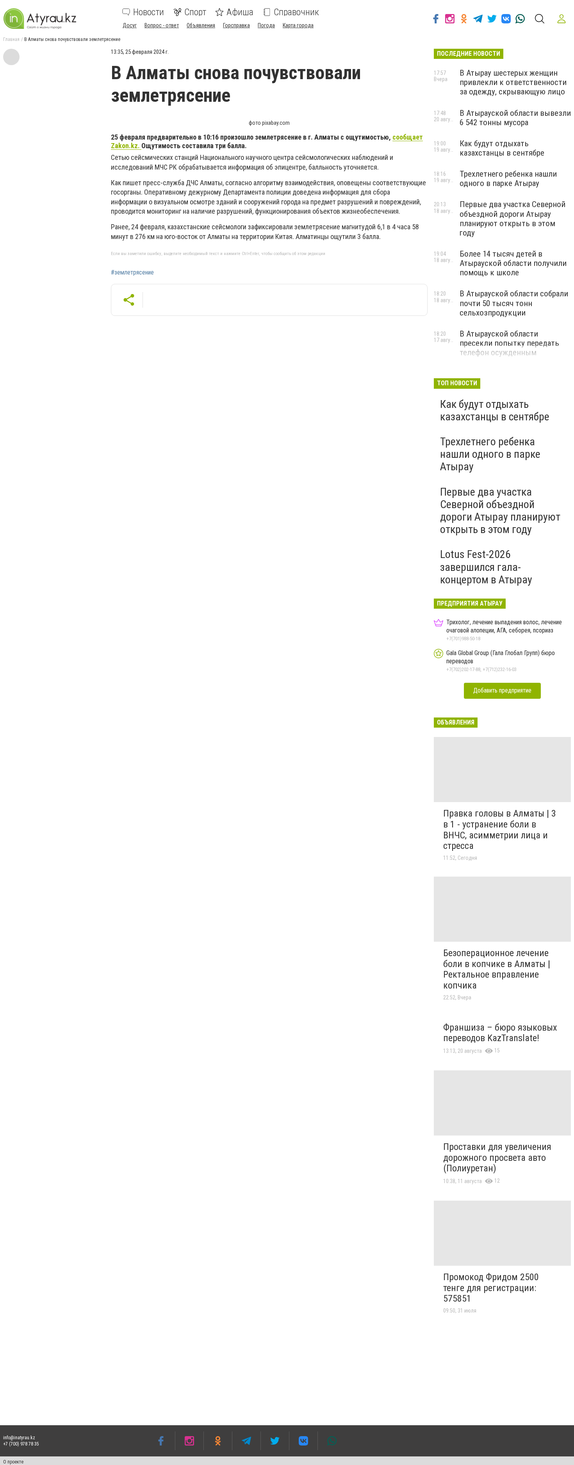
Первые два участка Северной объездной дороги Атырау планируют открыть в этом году (512, 218)
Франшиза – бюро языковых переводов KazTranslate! (500, 1033)
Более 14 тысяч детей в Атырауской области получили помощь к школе (513, 263)
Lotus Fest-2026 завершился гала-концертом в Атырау (486, 567)
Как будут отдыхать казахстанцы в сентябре (502, 148)
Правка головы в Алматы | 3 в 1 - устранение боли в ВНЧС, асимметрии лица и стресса (499, 829)
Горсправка (236, 25)
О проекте (13, 1462)
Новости (148, 12)
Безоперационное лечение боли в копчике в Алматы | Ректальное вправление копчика (496, 969)
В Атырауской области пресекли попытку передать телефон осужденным (509, 343)
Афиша (239, 12)
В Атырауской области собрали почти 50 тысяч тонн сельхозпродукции (514, 303)
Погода (266, 25)
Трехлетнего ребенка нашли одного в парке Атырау (508, 178)
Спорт (195, 12)
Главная (11, 39)
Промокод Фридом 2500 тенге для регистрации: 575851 (491, 1288)
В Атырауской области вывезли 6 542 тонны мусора (515, 117)
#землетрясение (132, 272)
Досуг (130, 25)
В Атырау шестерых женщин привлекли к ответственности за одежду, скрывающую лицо (513, 82)
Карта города (298, 25)
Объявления (201, 25)
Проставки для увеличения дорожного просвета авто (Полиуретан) (497, 1157)
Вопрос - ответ (161, 25)
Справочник (296, 12)
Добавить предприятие (502, 690)
